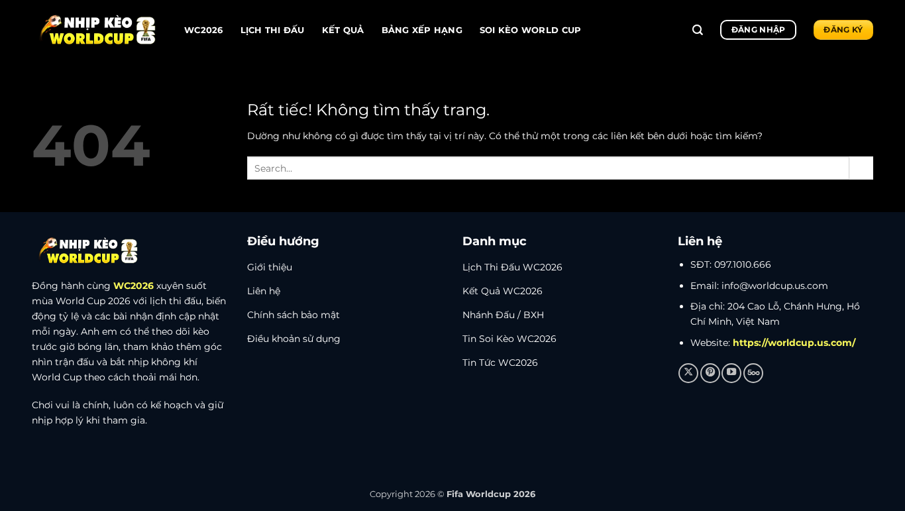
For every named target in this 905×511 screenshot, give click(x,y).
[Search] (697, 30)
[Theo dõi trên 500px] (753, 373)
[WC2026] (98, 30)
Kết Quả (343, 30)
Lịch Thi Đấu (272, 30)
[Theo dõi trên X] (688, 373)
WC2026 (203, 30)
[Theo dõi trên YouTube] (731, 373)
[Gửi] (861, 168)
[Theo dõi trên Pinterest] (710, 373)
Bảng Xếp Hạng (422, 30)
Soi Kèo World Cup (530, 30)
